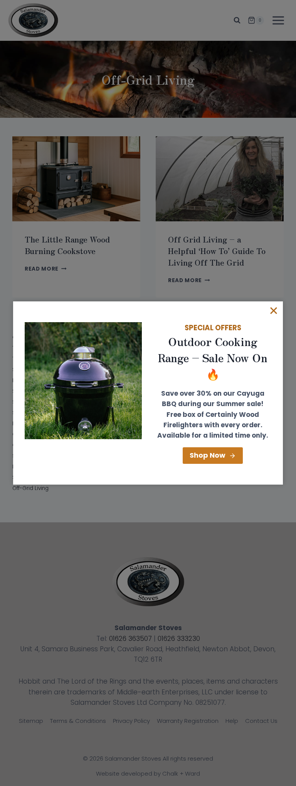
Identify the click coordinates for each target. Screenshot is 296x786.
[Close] (273, 310)
